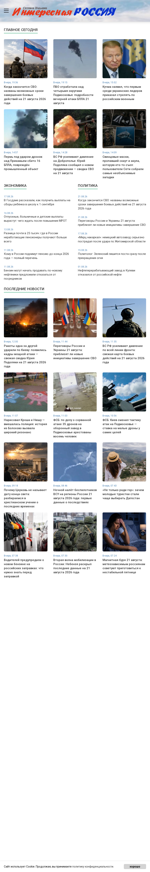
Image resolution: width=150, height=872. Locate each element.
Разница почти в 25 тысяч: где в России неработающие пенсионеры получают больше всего (35, 235)
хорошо (135, 866)
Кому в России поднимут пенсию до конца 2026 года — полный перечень (36, 254)
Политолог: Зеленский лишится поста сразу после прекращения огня (112, 254)
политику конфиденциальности (92, 866)
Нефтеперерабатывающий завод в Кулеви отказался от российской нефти (106, 270)
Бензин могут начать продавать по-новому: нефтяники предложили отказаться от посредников (33, 272)
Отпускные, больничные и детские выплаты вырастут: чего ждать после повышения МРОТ (35, 217)
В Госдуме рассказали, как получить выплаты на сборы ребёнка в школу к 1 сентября (37, 200)
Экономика (15, 185)
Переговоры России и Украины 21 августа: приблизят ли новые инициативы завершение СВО (112, 221)
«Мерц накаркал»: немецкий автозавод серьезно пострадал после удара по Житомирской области (112, 237)
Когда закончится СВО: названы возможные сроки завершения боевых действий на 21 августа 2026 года (112, 202)
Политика (88, 185)
